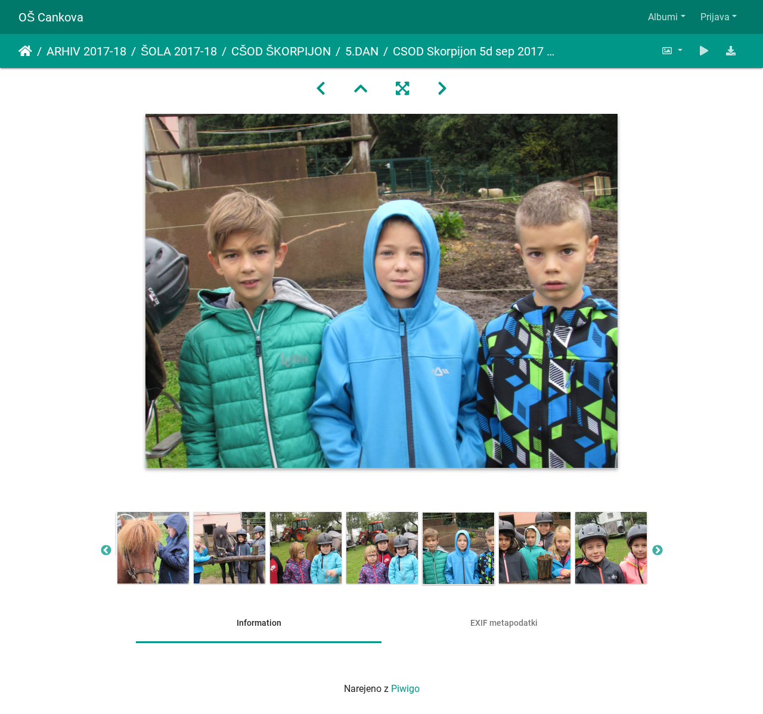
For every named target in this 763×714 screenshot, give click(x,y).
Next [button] (657, 551)
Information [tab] (259, 623)
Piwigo (405, 688)
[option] (153, 547)
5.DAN (362, 51)
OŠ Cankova (50, 17)
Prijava (715, 17)
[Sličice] (361, 89)
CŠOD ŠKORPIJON (281, 51)
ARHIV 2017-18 (86, 51)
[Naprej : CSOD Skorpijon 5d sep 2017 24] (442, 89)
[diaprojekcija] (704, 51)
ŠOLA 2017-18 (179, 51)
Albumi (663, 17)
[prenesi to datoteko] (731, 51)
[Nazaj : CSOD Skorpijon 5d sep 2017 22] (321, 89)
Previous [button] (106, 551)
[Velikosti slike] (671, 51)
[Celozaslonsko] (402, 89)
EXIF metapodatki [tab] (504, 623)
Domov (25, 51)
